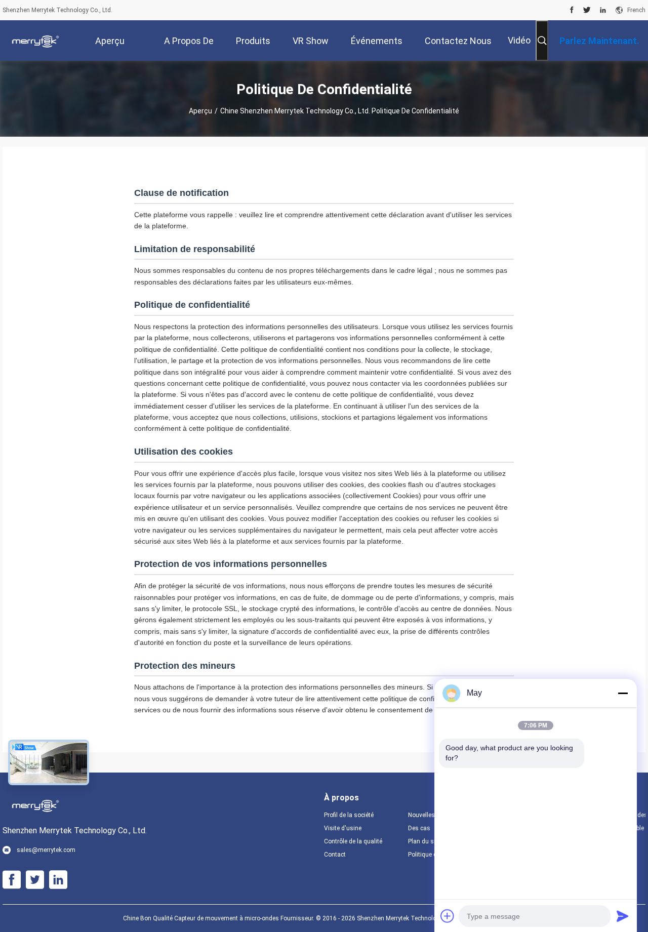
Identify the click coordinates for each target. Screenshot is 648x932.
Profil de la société (349, 815)
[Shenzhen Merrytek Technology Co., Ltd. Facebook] (572, 10)
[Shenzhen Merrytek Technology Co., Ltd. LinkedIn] (603, 10)
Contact (335, 854)
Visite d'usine (342, 828)
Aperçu (200, 111)
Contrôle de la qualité (353, 841)
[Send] (623, 916)
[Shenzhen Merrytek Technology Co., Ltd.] (35, 40)
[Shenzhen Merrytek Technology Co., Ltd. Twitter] (587, 10)
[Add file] (447, 916)
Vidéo (519, 40)
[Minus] (623, 693)
